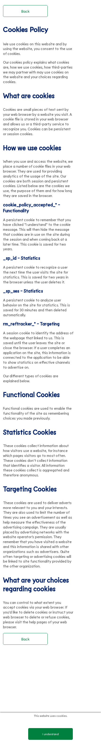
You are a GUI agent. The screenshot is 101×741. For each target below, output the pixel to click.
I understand (50, 734)
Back (25, 11)
